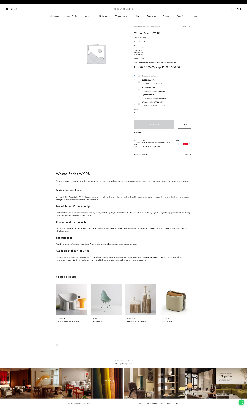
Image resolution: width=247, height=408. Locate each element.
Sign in (232, 9)
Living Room (151, 142)
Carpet (143, 146)
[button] (137, 132)
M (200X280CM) (148, 87)
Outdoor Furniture (121, 16)
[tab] (140, 155)
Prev (184, 26)
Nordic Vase (131, 318)
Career (176, 403)
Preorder (154, 146)
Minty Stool (165, 318)
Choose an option (149, 76)
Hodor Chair (61, 318)
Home (135, 26)
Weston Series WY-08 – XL (152, 102)
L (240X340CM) (148, 95)
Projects (194, 16)
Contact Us (169, 403)
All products (54, 16)
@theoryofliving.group (123, 364)
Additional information (140, 154)
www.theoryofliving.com (64, 260)
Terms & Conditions (152, 403)
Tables (86, 16)
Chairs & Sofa (71, 16)
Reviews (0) (188, 154)
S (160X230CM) (148, 80)
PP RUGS (140, 26)
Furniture (144, 142)
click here (163, 62)
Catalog (166, 16)
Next (190, 26)
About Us (180, 16)
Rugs (137, 16)
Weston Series (146, 26)
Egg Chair (96, 318)
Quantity (136, 109)
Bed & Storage (102, 16)
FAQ (161, 403)
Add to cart (156, 124)
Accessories (151, 16)
